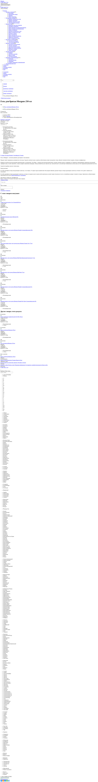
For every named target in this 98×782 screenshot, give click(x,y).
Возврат (11, 155)
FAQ (4, 69)
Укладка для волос (13, 45)
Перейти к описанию (5, 119)
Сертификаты (16, 155)
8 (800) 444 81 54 (4, 7)
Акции (4, 66)
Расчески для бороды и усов (15, 31)
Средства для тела (13, 56)
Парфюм (10, 52)
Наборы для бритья (13, 20)
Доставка (7, 155)
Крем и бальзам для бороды (15, 36)
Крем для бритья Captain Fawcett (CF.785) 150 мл (12, 316)
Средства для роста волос (14, 44)
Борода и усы (9, 24)
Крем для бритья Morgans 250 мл (8, 330)
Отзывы (21, 155)
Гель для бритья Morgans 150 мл (8, 343)
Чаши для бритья (12, 16)
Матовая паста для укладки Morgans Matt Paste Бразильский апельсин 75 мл (18, 257)
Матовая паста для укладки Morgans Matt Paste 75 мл (12, 272)
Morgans (8, 116)
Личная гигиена (9, 51)
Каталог (5, 10)
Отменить (8, 190)
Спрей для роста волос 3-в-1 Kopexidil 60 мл (11, 202)
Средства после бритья (14, 42)
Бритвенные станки (13, 14)
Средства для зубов (13, 54)
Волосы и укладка (10, 43)
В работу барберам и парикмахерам (17, 62)
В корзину (3, 124)
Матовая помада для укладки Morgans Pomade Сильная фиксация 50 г (16, 286)
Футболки (11, 58)
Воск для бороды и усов (14, 38)
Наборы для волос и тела (14, 21)
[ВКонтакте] (1, 780)
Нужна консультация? (5, 4)
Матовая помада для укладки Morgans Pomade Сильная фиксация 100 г (17, 230)
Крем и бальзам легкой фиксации (16, 28)
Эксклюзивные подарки (14, 22)
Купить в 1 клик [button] (4, 123)
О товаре (3, 155)
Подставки (11, 13)
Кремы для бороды (13, 30)
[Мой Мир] (5, 780)
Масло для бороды (13, 34)
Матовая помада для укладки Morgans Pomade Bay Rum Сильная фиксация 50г (18, 301)
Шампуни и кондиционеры (15, 48)
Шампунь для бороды (13, 37)
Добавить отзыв (4, 180)
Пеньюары (11, 61)
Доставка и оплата (7, 67)
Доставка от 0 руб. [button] (5, 120)
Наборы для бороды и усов (15, 19)
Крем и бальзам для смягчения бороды (17, 27)
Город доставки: (4, 168)
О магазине (5, 64)
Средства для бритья (13, 40)
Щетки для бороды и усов (14, 32)
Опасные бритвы (12, 60)
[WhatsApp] (7, 780)
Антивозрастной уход (11, 63)
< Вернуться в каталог (6, 98)
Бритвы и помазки (10, 12)
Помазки (11, 15)
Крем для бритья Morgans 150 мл (8, 356)
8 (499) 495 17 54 (4, 2)
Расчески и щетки (13, 33)
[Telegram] (9, 780)
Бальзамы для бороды (13, 26)
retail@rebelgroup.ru (15, 175)
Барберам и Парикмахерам (12, 57)
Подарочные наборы (10, 18)
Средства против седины (14, 46)
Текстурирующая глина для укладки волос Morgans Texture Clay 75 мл (16, 243)
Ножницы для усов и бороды (15, 25)
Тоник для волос (12, 50)
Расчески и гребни (13, 49)
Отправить (3, 190)
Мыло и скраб (12, 55)
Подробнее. (23, 175)
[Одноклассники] (3, 780)
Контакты (5, 68)
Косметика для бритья (11, 39)
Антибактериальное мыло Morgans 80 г (9, 216)
